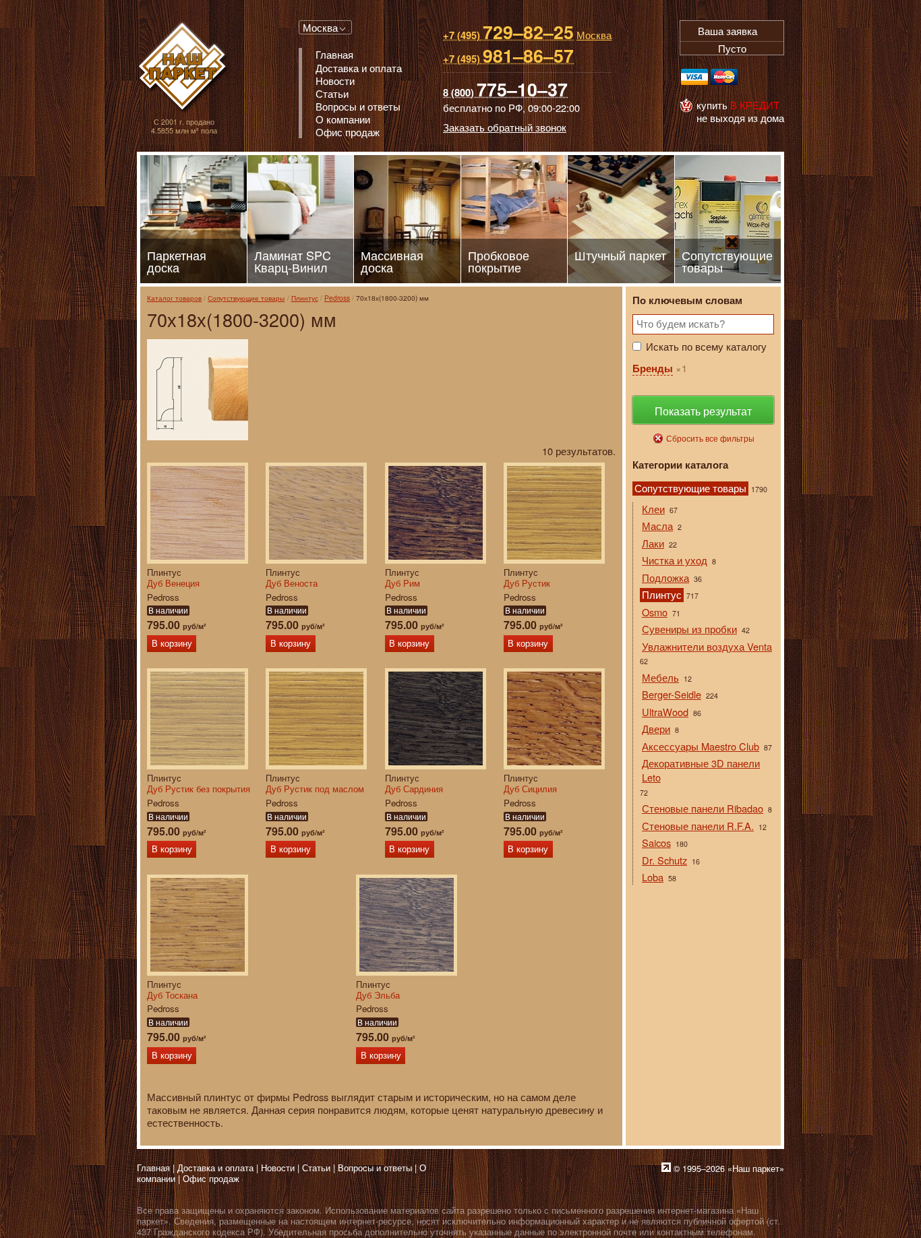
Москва (320, 27)
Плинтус (304, 298)
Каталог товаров (174, 298)
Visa (694, 77)
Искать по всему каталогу (706, 346)
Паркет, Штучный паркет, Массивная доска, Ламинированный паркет (184, 67)
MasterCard (724, 77)
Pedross (337, 298)
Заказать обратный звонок (504, 127)
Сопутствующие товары (246, 298)
